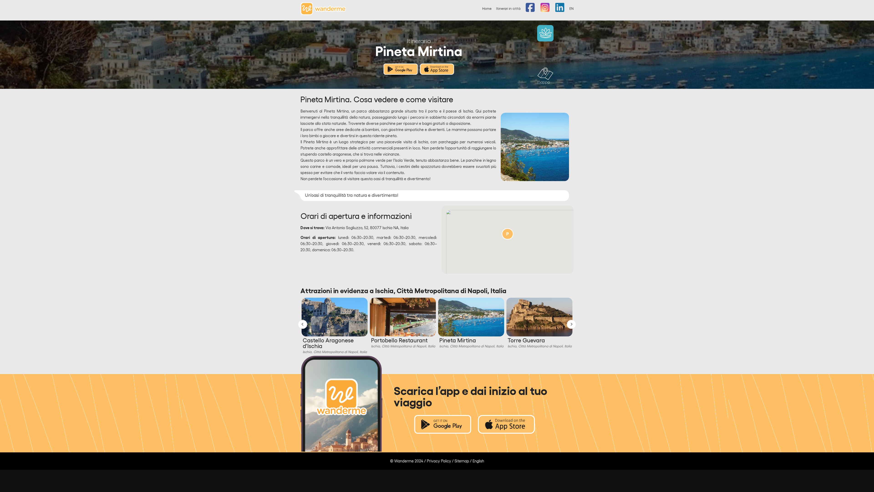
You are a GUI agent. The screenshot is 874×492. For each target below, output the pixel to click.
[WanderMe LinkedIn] (560, 11)
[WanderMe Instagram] (545, 11)
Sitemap (462, 461)
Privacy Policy (439, 461)
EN (571, 8)
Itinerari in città (508, 8)
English (478, 461)
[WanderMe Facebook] (530, 11)
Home (487, 8)
